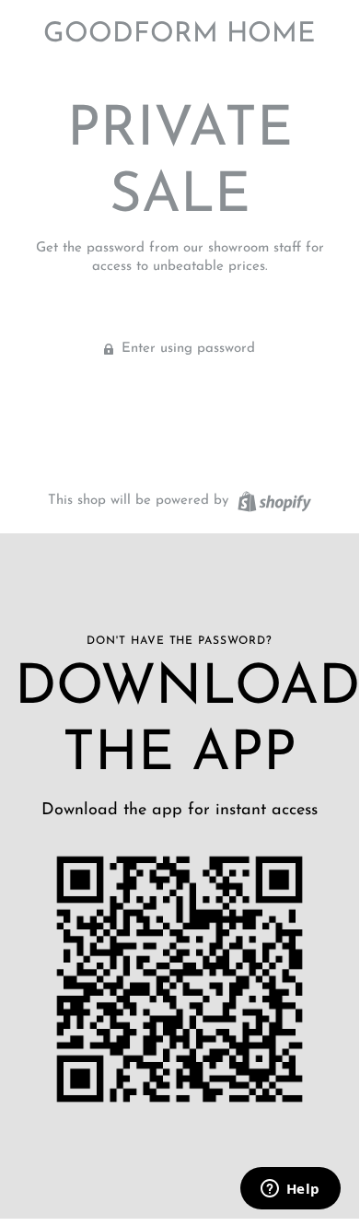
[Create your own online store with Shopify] (272, 501)
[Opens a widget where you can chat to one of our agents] (290, 1190)
